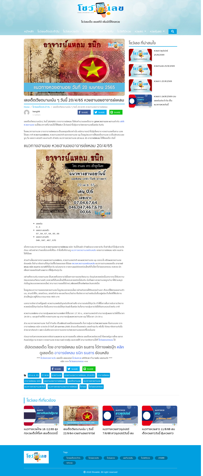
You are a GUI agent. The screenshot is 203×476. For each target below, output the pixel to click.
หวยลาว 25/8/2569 (163, 81)
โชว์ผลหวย (76, 358)
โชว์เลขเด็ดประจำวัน (41, 107)
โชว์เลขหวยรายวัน (48, 358)
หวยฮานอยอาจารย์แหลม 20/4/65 (79, 375)
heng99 (36, 111)
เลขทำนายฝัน (128, 458)
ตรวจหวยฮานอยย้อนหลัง (83, 263)
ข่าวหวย (45, 375)
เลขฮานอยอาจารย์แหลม (54, 381)
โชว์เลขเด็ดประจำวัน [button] (48, 31)
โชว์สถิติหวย (145, 458)
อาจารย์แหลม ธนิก (32, 381)
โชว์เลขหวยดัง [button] (71, 31)
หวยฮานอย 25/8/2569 (164, 66)
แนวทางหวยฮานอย (92, 381)
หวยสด (139, 31)
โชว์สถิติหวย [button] (124, 31)
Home (27, 107)
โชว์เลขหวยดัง (94, 458)
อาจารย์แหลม (104, 375)
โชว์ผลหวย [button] (89, 31)
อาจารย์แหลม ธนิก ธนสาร (74, 353)
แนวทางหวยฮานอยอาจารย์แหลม (62, 387)
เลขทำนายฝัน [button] (106, 31)
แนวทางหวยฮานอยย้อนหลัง (83, 250)
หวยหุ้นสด (156, 31)
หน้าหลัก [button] (29, 31)
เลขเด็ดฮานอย (74, 381)
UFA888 (161, 458)
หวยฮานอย (56, 375)
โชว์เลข (83, 387)
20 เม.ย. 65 (33, 375)
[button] (84, 112)
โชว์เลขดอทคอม (106, 340)
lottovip (69, 462)
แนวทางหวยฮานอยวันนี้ (34, 387)
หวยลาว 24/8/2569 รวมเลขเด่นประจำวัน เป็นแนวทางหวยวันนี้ (165, 100)
